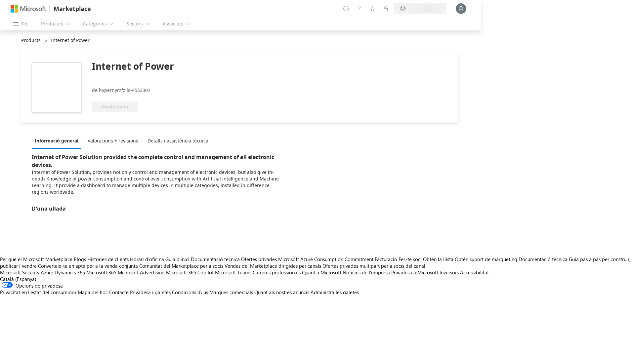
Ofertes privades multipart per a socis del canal (373, 265)
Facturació (386, 259)
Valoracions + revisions (113, 141)
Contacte (119, 292)
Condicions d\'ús (190, 292)
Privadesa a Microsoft (414, 272)
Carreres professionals (277, 272)
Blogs (80, 259)
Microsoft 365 (101, 272)
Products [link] (31, 40)
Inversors (449, 272)
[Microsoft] (28, 9)
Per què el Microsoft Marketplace (36, 259)
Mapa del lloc (93, 292)
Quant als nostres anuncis (281, 292)
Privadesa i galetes (150, 292)
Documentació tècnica (215, 259)
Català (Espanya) (18, 279)
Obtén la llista (438, 259)
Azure (47, 272)
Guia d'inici (177, 259)
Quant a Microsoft (321, 272)
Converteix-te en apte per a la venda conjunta (88, 265)
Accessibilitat (474, 272)
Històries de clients (108, 259)
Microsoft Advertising (141, 272)
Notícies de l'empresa (366, 272)
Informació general (56, 141)
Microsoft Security (19, 272)
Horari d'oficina (147, 259)
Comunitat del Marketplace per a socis (181, 265)
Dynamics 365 (70, 272)
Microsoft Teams (233, 272)
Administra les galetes (335, 292)
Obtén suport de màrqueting (486, 259)
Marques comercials (231, 292)
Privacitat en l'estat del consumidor (38, 292)
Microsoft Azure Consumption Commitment (326, 259)
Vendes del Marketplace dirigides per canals (273, 265)
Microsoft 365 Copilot (190, 272)
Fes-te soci (410, 259)
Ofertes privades (259, 259)
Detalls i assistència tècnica (178, 141)
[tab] (58, 140)
